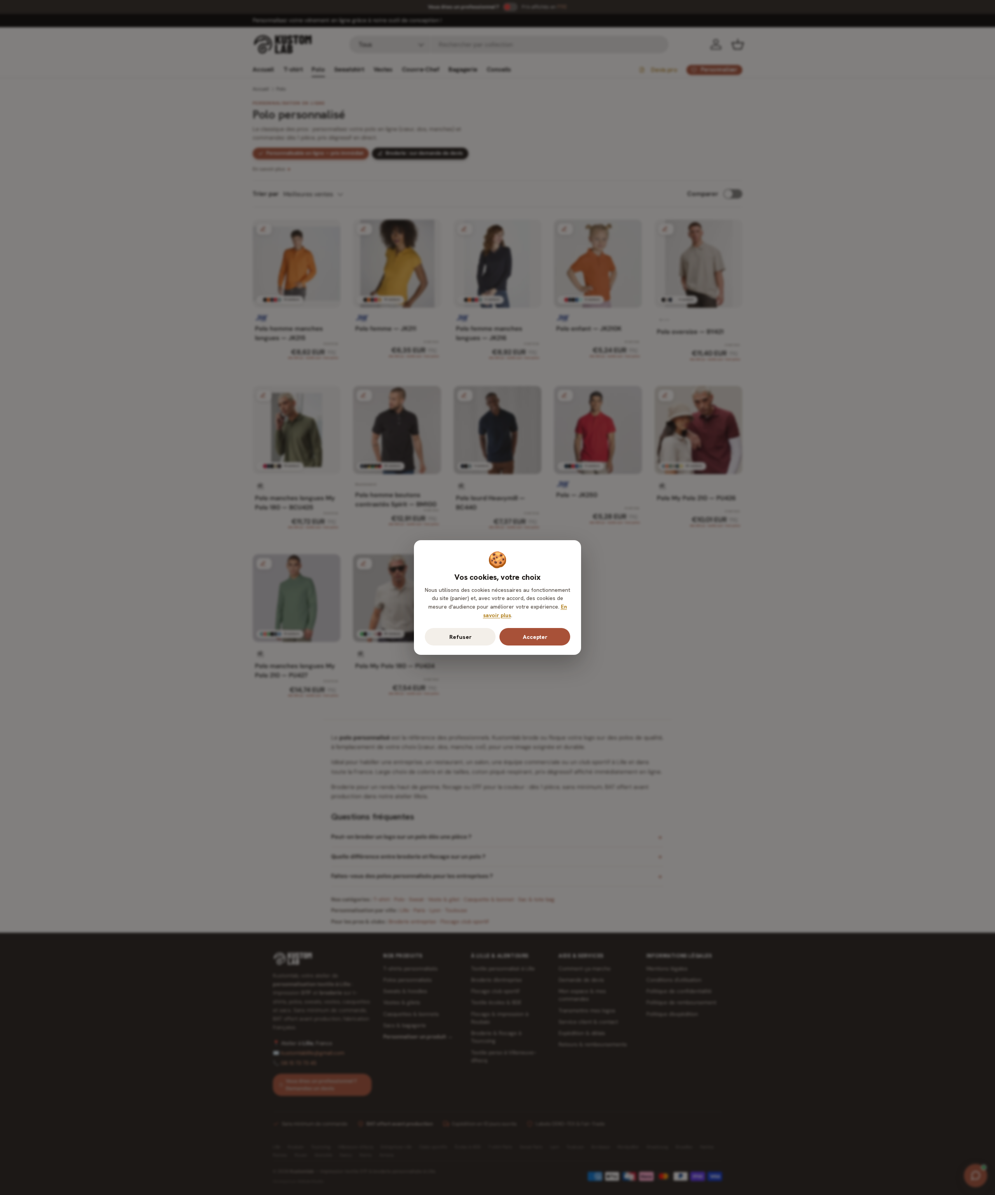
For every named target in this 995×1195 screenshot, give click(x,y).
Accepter (535, 636)
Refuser (460, 636)
